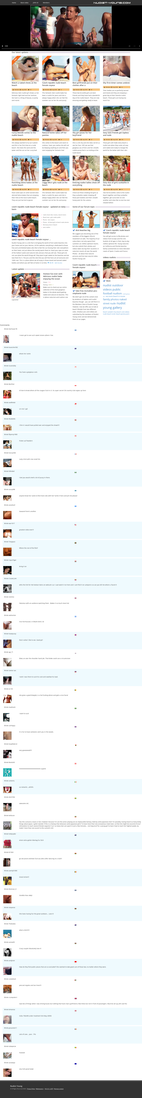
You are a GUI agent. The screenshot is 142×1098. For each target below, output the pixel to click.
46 (91, 89)
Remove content (59, 1089)
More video (24, 3)
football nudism (112, 293)
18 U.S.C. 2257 (49, 1089)
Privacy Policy (31, 1089)
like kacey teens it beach (50, 225)
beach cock (121, 312)
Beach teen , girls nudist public (52, 217)
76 (30, 139)
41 (61, 89)
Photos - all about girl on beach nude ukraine (56, 222)
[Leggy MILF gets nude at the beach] (56, 168)
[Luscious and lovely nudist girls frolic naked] (116, 68)
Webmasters (39, 1089)
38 (61, 139)
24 (30, 89)
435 (122, 139)
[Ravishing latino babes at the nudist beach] (25, 168)
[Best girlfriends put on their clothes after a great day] (86, 68)
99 (122, 189)
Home (14, 3)
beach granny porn (122, 314)
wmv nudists (46, 227)
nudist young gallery (114, 305)
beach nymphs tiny (110, 312)
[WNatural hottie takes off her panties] (56, 118)
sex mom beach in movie (115, 296)
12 (30, 189)
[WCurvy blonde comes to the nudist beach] (25, 118)
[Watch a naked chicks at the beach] (25, 68)
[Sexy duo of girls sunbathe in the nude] (116, 168)
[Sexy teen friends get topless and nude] (116, 118)
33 (91, 139)
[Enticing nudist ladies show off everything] (86, 168)
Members (46, 3)
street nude (109, 303)
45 (61, 189)
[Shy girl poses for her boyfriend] (86, 118)
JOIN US (35, 3)
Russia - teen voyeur (49, 220)
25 (91, 189)
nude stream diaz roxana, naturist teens (54, 215)
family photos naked (115, 299)
